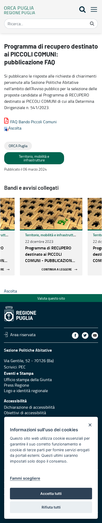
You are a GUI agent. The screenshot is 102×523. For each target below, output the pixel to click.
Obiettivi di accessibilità (25, 413)
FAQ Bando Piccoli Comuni (33, 122)
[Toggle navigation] (92, 9)
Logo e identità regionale (26, 390)
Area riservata (23, 334)
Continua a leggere (57, 269)
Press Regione (16, 385)
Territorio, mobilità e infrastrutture (51, 234)
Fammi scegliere (25, 478)
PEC (22, 367)
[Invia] (92, 23)
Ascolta (14, 128)
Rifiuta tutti (51, 507)
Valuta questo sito (51, 298)
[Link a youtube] (95, 335)
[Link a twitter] (85, 335)
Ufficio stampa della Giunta (28, 379)
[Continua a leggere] (51, 213)
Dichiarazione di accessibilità (29, 407)
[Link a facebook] (75, 335)
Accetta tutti (51, 493)
